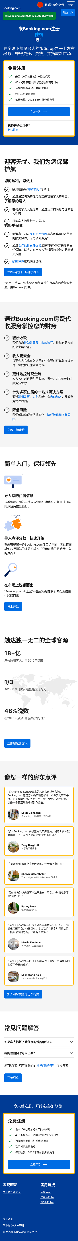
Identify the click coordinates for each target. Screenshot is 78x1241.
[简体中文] (40, 4)
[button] (29, 16)
